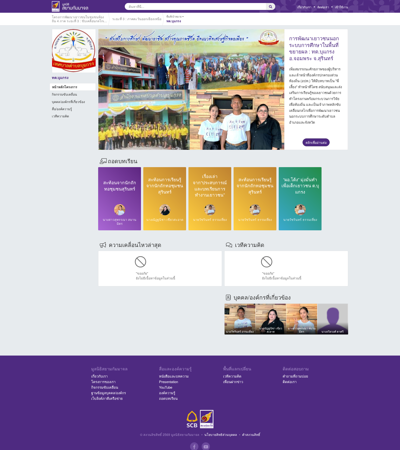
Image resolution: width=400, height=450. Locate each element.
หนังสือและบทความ (174, 376)
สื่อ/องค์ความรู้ (62, 108)
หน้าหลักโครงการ (64, 86)
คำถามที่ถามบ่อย (295, 376)
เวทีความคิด (60, 116)
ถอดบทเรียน (168, 398)
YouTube (165, 387)
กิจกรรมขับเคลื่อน (64, 94)
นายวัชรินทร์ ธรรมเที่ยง (210, 219)
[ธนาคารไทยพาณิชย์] (192, 419)
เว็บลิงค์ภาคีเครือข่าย (107, 398)
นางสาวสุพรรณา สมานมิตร (119, 221)
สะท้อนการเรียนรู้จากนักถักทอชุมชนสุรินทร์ (164, 185)
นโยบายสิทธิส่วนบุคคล (220, 434)
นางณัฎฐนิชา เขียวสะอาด (164, 219)
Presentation (168, 381)
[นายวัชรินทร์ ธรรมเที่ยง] (210, 209)
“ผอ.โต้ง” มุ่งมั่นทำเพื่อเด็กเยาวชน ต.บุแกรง (300, 185)
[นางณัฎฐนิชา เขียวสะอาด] (164, 209)
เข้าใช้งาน (341, 7)
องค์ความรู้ (167, 392)
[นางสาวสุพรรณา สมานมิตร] (119, 209)
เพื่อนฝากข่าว (233, 381)
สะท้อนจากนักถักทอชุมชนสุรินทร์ (119, 185)
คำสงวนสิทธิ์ (251, 434)
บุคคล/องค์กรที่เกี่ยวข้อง (68, 101)
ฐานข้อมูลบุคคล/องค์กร (108, 392)
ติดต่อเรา (323, 7)
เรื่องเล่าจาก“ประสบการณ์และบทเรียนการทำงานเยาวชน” (210, 185)
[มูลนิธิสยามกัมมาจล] (206, 419)
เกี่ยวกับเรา (304, 7)
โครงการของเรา (103, 381)
